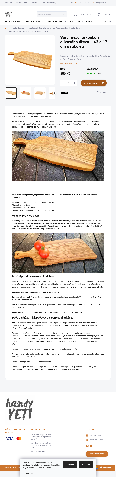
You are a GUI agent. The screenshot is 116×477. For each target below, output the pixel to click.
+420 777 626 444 (96, 440)
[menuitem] (14, 21)
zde (52, 467)
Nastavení (29, 473)
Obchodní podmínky (49, 3)
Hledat (64, 14)
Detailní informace (67, 63)
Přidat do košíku (90, 83)
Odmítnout (70, 464)
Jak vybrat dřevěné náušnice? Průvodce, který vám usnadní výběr (41, 445)
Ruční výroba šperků (38, 451)
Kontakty (8, 3)
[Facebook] (87, 445)
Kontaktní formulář (97, 454)
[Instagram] (91, 445)
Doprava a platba (21, 3)
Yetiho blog (34, 3)
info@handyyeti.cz (96, 435)
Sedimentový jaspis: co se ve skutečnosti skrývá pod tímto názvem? (41, 437)
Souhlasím (86, 464)
